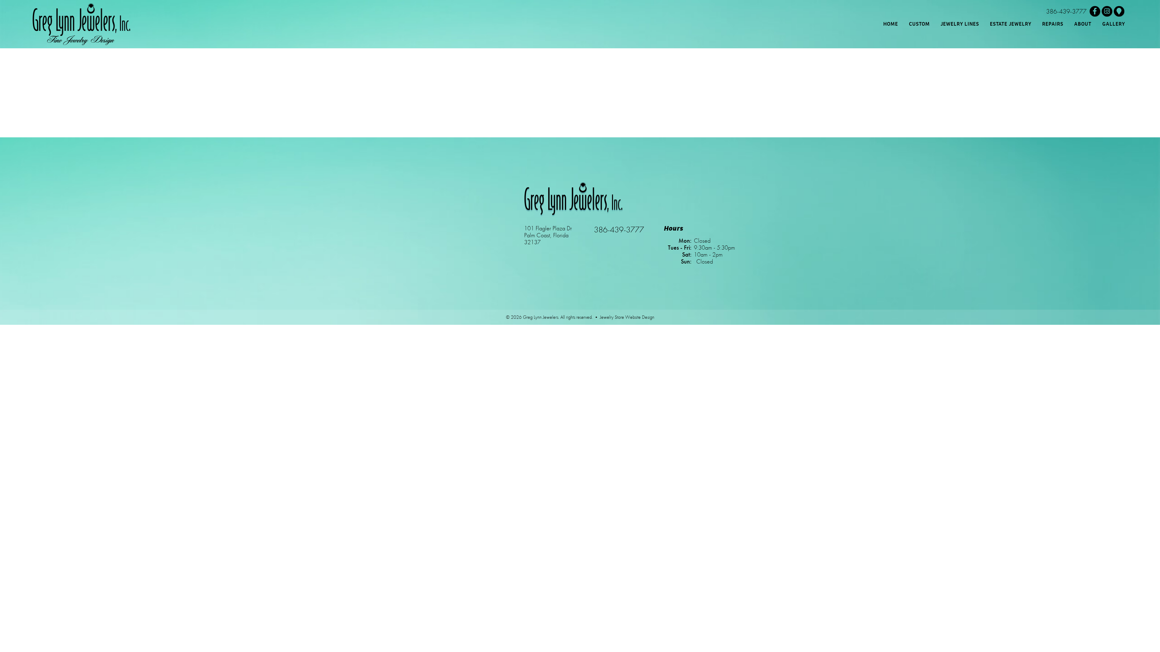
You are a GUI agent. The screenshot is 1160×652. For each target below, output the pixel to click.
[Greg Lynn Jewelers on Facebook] (1095, 11)
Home (890, 24)
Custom (919, 24)
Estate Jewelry (1010, 24)
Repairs (1052, 24)
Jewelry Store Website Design (627, 317)
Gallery (1113, 24)
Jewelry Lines (960, 24)
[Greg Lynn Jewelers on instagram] (1107, 11)
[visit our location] (1119, 11)
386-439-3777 (1066, 11)
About (1082, 24)
